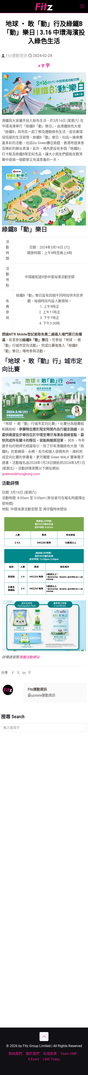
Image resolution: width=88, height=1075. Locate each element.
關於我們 (33, 1054)
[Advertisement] (44, 782)
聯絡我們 (15, 1054)
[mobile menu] (82, 6)
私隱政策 (50, 1054)
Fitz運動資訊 (16, 55)
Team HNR (68, 1054)
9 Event (33, 1059)
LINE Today (51, 1059)
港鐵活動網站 (29, 657)
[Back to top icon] (44, 1036)
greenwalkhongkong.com (21, 474)
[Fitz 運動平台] (44, 6)
